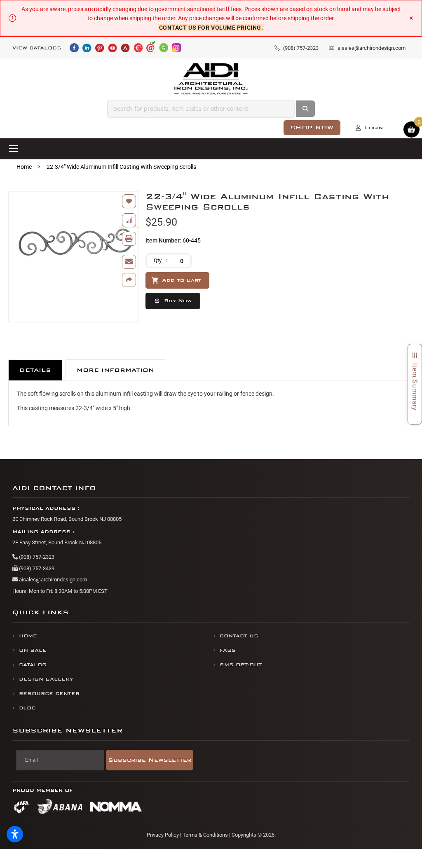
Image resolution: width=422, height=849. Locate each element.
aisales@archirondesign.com (52, 579)
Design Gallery (46, 679)
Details (35, 369)
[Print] (129, 239)
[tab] (35, 369)
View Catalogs (36, 48)
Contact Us (239, 636)
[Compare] (129, 220)
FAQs (228, 650)
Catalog (33, 664)
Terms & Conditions (205, 835)
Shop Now (312, 127)
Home (24, 166)
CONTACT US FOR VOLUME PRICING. (211, 27)
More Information (115, 369)
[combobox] (201, 109)
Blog (27, 708)
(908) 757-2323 (36, 557)
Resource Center (49, 693)
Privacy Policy (163, 835)
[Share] (129, 280)
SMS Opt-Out (241, 664)
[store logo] (211, 79)
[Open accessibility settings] (15, 834)
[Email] (129, 262)
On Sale (33, 650)
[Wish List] (129, 201)
